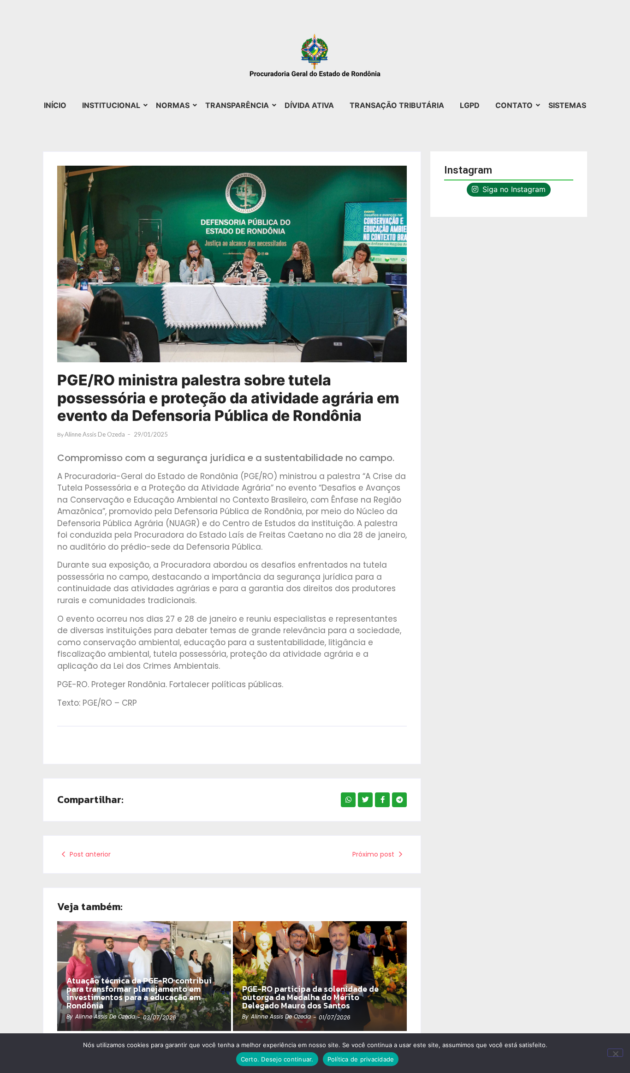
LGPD (470, 105)
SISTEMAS (567, 105)
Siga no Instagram (513, 189)
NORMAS (173, 105)
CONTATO (514, 105)
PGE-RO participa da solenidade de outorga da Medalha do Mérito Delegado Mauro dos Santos (310, 997)
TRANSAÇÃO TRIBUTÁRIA (397, 105)
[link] (320, 976)
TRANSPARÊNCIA (237, 105)
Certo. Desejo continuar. (277, 1059)
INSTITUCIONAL (111, 105)
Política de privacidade (360, 1059)
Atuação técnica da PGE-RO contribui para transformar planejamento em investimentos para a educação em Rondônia (139, 993)
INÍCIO (55, 105)
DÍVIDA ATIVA (309, 105)
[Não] (615, 1053)
